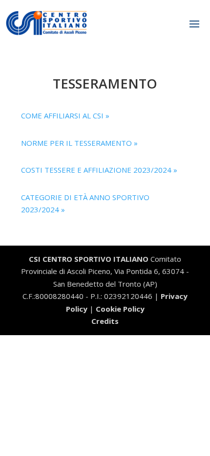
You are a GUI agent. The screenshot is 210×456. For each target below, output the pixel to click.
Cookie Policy (120, 309)
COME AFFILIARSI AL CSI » (65, 115)
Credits (105, 321)
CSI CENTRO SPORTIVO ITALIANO (88, 259)
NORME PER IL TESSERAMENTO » (79, 143)
